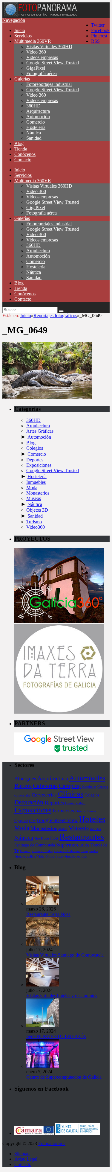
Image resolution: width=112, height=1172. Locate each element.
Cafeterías (45, 785)
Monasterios (37, 492)
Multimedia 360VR (32, 41)
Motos (62, 829)
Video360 (35, 527)
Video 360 (36, 51)
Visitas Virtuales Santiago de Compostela (65, 954)
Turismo (34, 521)
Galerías (22, 78)
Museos (33, 498)
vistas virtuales (66, 856)
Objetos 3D (37, 510)
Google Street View (57, 820)
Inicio (19, 30)
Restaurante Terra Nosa (48, 914)
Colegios (34, 448)
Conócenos (25, 154)
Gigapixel (21, 821)
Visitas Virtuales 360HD (49, 46)
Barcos (23, 785)
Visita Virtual (46, 856)
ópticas (82, 856)
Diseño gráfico (75, 803)
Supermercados (72, 845)
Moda (31, 487)
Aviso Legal (25, 1159)
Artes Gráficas (39, 431)
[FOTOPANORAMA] (40, 14)
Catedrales (89, 786)
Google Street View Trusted (52, 62)
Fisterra (80, 811)
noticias (95, 829)
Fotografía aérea (41, 73)
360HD (33, 105)
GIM (32, 821)
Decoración (28, 802)
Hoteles (92, 819)
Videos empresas (42, 57)
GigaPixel (35, 68)
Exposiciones (38, 465)
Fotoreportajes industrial (49, 84)
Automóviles (87, 778)
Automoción (38, 116)
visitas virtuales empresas (71, 851)
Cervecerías (44, 795)
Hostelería (35, 127)
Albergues (25, 779)
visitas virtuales (42, 851)
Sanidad (34, 138)
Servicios (23, 35)
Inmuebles (36, 482)
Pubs (54, 838)
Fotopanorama (51, 1143)
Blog (19, 143)
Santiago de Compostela (34, 845)
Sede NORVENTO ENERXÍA (56, 1036)
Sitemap (22, 1153)
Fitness (91, 811)
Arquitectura (38, 111)
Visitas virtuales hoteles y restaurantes (61, 995)
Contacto (22, 159)
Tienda (20, 148)
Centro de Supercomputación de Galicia (64, 1077)
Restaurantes (81, 836)
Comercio (35, 121)
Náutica (33, 132)
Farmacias (63, 811)
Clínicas (70, 794)
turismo (25, 851)
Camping (70, 785)
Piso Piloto (41, 838)
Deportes (34, 459)
